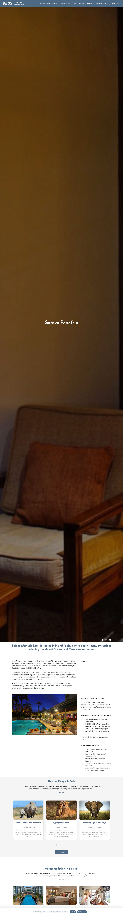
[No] (89, 911)
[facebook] (103, 640)
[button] (13, 714)
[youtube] (110, 640)
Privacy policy (82, 911)
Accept (73, 911)
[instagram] (106, 640)
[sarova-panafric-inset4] (44, 695)
